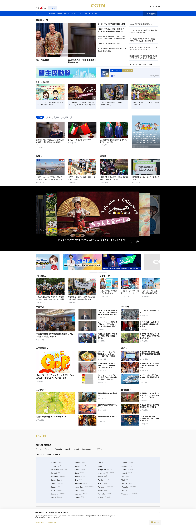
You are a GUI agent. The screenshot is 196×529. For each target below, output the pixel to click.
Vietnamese (129, 494)
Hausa (79, 473)
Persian (103, 480)
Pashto (102, 490)
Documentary (88, 449)
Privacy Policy (39, 522)
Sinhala (126, 466)
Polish (102, 483)
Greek (80, 470)
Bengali (55, 473)
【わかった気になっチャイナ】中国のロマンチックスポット (50, 103)
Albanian (56, 463)
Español (48, 449)
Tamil (125, 476)
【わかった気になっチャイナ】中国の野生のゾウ (146, 103)
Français (58, 449)
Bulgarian (58, 476)
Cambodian (56, 480)
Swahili (127, 473)
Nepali (102, 476)
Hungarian (81, 483)
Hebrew (80, 476)
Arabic (56, 466)
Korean (80, 497)
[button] (50, 53)
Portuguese (105, 487)
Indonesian (84, 487)
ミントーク (105, 275)
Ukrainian (128, 487)
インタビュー (42, 275)
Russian (104, 497)
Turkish (126, 483)
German (80, 466)
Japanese (81, 494)
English (39, 449)
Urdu (125, 490)
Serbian (127, 463)
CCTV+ (99, 449)
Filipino (56, 497)
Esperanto (58, 494)
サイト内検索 (151, 14)
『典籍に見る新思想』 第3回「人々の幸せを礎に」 (113, 103)
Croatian (57, 483)
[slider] (114, 75)
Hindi (78, 480)
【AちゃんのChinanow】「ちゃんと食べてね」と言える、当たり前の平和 (82, 104)
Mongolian (105, 470)
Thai (124, 480)
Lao (101, 463)
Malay (105, 466)
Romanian (104, 494)
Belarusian (59, 470)
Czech (55, 487)
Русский (76, 449)
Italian (79, 490)
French (80, 463)
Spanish (127, 470)
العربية (67, 449)
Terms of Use (52, 522)
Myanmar (106, 473)
